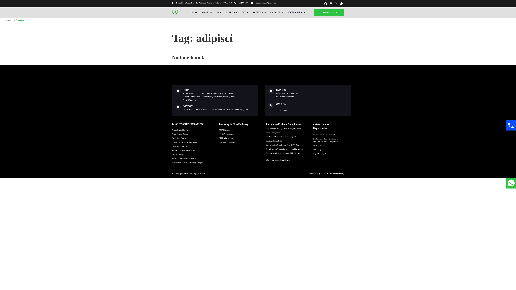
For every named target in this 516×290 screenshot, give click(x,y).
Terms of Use (327, 174)
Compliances (294, 12)
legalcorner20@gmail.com (287, 93)
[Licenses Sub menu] (282, 12)
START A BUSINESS (235, 12)
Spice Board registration (227, 142)
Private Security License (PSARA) (325, 135)
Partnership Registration (180, 146)
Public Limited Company (180, 134)
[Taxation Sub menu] (265, 12)
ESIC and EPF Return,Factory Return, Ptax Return (284, 129)
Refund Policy (338, 174)
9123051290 (281, 111)
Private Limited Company (181, 130)
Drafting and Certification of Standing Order (281, 137)
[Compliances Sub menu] (304, 12)
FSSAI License (224, 130)
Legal (219, 12)
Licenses (275, 12)
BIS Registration (319, 146)
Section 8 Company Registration (183, 150)
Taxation (258, 12)
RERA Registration (320, 150)
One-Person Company (179, 138)
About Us (206, 12)
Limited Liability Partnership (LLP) (184, 142)
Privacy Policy (314, 174)
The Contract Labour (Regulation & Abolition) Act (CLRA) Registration (325, 140)
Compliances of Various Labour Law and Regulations (285, 149)
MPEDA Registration (226, 134)
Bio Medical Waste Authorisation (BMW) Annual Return (283, 154)
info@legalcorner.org (285, 97)
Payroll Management (273, 133)
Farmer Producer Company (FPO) (184, 159)
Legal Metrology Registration (323, 154)
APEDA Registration (226, 138)
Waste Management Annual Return (278, 160)
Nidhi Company (177, 154)
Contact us (329, 12)
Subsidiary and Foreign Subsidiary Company (188, 163)
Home (194, 12)
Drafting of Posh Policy (274, 141)
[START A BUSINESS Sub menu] (248, 12)
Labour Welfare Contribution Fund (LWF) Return (283, 145)
